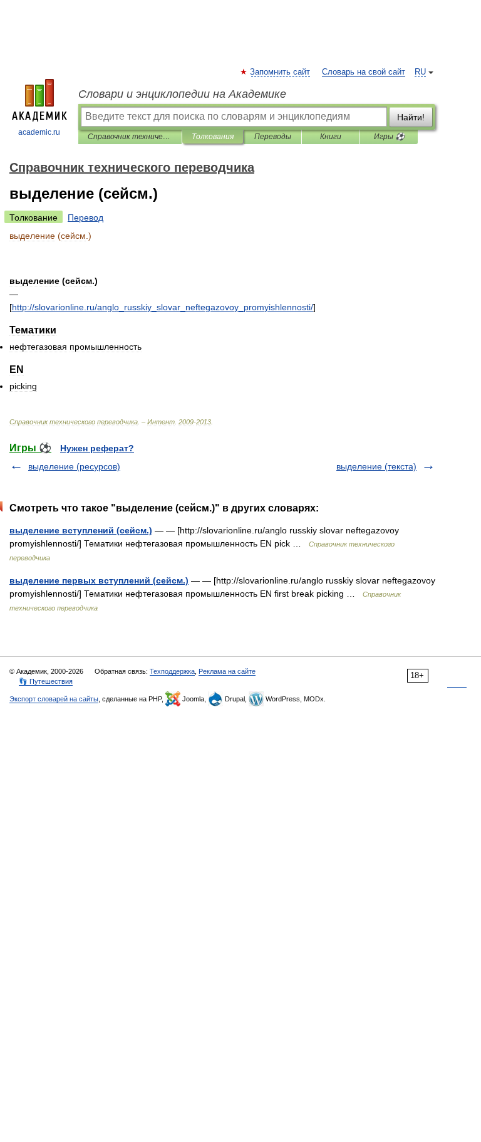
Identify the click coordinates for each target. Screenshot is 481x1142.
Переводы (272, 136)
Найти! (411, 117)
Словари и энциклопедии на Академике (182, 94)
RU (420, 72)
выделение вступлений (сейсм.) (80, 530)
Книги (330, 136)
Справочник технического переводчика (130, 136)
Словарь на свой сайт (363, 72)
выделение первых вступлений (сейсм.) (99, 580)
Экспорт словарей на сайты (53, 699)
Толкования (213, 136)
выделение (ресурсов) (74, 466)
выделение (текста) (376, 466)
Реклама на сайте (227, 671)
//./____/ (162, 307)
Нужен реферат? (97, 448)
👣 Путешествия (46, 681)
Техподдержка (172, 671)
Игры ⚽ (389, 136)
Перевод (85, 217)
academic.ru (39, 132)
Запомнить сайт (280, 72)
